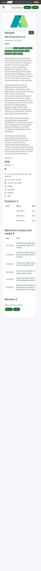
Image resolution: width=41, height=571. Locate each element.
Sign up (27, 7)
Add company (17, 7)
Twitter (9, 186)
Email (9, 196)
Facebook (10, 189)
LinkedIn (10, 193)
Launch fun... (20, 211)
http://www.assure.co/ (15, 37)
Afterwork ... (20, 216)
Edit (31, 33)
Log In (35, 7)
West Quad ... (21, 220)
